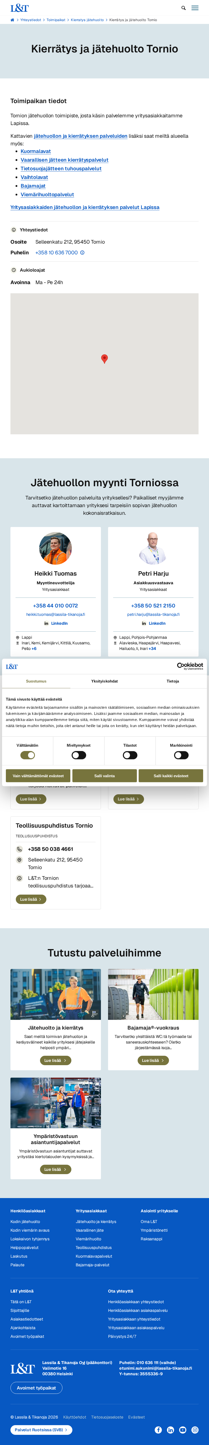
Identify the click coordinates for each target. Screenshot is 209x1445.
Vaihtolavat (34, 177)
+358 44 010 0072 (55, 605)
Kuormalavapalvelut (94, 1256)
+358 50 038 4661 (50, 849)
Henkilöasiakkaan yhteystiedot (136, 1301)
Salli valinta (104, 775)
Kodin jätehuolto (25, 1221)
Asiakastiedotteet (26, 1319)
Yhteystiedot (30, 20)
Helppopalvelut (24, 1247)
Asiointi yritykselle (159, 1211)
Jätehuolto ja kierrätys (96, 1221)
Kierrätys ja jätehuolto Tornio (133, 20)
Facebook (158, 1430)
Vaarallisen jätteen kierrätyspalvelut (65, 160)
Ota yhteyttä (120, 1291)
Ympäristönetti (154, 1230)
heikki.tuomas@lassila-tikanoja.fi (55, 614)
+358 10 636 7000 (56, 252)
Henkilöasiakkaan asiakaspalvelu (138, 1310)
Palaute (17, 1265)
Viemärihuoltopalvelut (47, 194)
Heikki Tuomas (55, 573)
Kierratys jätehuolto (87, 20)
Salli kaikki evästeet (171, 775)
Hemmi (12, 20)
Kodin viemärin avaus (29, 1230)
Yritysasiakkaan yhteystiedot (134, 1319)
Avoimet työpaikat (27, 1336)
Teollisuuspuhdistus (94, 1247)
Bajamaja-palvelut (93, 1265)
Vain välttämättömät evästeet (38, 775)
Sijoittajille (19, 1310)
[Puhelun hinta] (82, 252)
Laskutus (18, 1256)
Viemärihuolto (88, 1239)
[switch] (79, 755)
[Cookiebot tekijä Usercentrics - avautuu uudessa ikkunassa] (181, 666)
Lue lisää (28, 799)
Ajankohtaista (22, 1327)
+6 (34, 648)
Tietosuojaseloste (107, 1417)
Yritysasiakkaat (91, 1211)
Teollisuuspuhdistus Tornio (54, 825)
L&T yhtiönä (22, 1291)
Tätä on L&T (21, 1301)
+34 (152, 648)
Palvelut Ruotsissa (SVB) (39, 1430)
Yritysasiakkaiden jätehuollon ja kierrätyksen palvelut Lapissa (85, 207)
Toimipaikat (56, 20)
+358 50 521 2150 (153, 605)
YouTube (182, 1430)
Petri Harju (153, 573)
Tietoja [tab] (173, 681)
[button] (183, 8)
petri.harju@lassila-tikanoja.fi (153, 614)
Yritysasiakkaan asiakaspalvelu (136, 1327)
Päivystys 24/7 (122, 1336)
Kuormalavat (36, 151)
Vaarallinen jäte (90, 1230)
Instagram (195, 1430)
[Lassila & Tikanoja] (19, 7)
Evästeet (136, 1417)
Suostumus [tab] (36, 681)
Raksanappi (151, 1239)
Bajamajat (33, 186)
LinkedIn (59, 623)
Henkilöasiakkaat (27, 1211)
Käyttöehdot (74, 1417)
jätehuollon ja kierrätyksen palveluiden (80, 136)
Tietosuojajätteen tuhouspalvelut (61, 168)
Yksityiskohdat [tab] (104, 681)
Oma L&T (149, 1221)
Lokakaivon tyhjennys (29, 1239)
